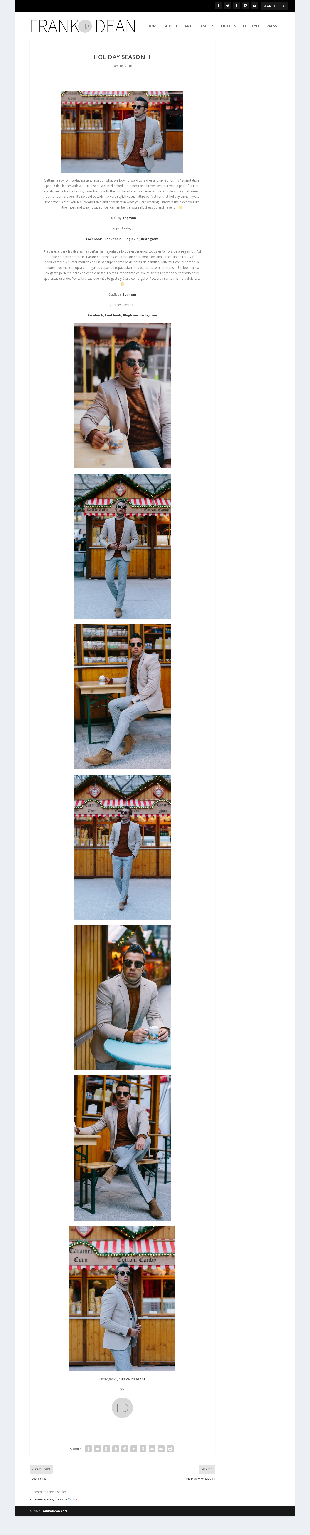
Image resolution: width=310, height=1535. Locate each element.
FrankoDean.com (54, 1511)
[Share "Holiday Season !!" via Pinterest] (124, 1448)
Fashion (206, 26)
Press (272, 26)
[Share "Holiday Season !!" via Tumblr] (115, 1448)
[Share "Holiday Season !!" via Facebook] (88, 1448)
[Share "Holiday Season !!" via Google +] (106, 1448)
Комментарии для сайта (53, 1499)
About (171, 26)
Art (188, 26)
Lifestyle (251, 26)
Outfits (228, 26)
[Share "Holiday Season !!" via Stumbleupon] (152, 1448)
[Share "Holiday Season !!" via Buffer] (143, 1448)
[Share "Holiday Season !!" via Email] (161, 1448)
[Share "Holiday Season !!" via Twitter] (97, 1448)
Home (153, 26)
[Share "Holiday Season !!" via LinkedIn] (133, 1448)
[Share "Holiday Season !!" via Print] (170, 1448)
